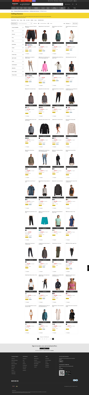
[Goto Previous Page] (36, 339)
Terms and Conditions (48, 360)
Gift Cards (12, 368)
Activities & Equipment (36, 8)
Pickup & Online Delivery (14, 360)
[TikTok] (14, 381)
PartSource (24, 363)
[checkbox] (27, 53)
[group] (31, 51)
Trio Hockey (24, 368)
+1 (32, 75)
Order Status (68, 4)
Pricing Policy (47, 365)
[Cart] (76, 4)
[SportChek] (27, 1)
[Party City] (34, 1)
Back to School (75, 8)
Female (21, 20)
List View (75, 23)
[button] (61, 4)
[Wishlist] (72, 4)
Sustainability (35, 365)
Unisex (35, 20)
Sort (64, 23)
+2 (32, 45)
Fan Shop (48, 8)
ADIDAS (32, 20)
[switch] (42, 23)
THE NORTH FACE (41, 20)
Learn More (61, 368)
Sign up (61, 361)
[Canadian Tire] (22, 1)
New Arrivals (68, 8)
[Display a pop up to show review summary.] (31, 49)
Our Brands (35, 360)
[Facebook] (12, 381)
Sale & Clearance (62, 8)
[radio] (25, 75)
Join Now (52, 350)
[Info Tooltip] (28, 78)
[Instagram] (15, 381)
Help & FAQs (13, 365)
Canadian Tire (24, 358)
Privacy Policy (47, 358)
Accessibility (47, 363)
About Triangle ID (36, 363)
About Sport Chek (36, 358)
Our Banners (24, 370)
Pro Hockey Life (25, 365)
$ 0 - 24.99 (27, 20)
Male (18, 20)
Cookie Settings (13, 373)
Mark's (24, 360)
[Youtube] (17, 381)
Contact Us (12, 370)
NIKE (24, 20)
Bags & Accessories (54, 8)
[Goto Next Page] (53, 339)
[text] (31, 49)
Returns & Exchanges (14, 363)
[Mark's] (30, 1)
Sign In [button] (44, 348)
